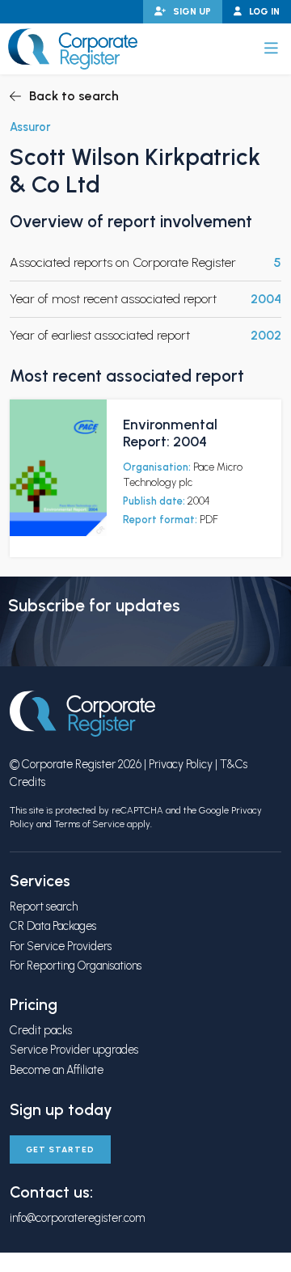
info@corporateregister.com (77, 1218)
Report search (44, 906)
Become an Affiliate (56, 1070)
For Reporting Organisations (75, 965)
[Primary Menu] (271, 48)
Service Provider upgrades (74, 1049)
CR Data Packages (53, 926)
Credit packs (41, 1030)
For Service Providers (61, 946)
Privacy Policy (181, 764)
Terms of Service (89, 824)
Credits (27, 782)
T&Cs (233, 764)
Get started (60, 1149)
